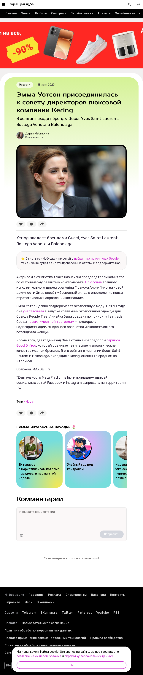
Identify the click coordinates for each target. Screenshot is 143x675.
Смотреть (58, 13)
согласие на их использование (39, 656)
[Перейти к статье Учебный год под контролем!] (88, 459)
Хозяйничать (125, 13)
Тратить (104, 13)
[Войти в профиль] (138, 4)
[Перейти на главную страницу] (22, 4)
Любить (41, 13)
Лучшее (11, 13)
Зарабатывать (82, 13)
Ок (71, 665)
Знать (25, 13)
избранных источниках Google (96, 258)
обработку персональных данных (89, 656)
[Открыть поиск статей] (129, 4)
